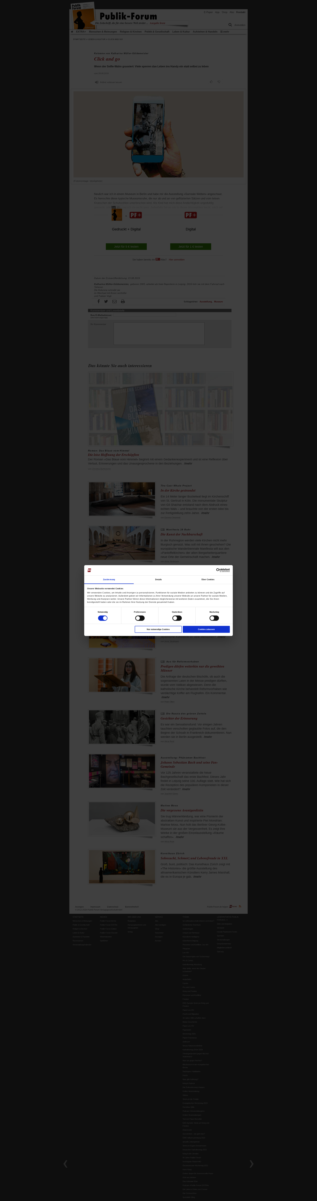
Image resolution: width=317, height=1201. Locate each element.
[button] (103, 612)
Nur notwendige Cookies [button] (158, 629)
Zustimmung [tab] (109, 579)
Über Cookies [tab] (207, 579)
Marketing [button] (214, 612)
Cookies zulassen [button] (206, 629)
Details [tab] (158, 579)
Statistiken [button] (177, 612)
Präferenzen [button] (140, 612)
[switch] (140, 618)
